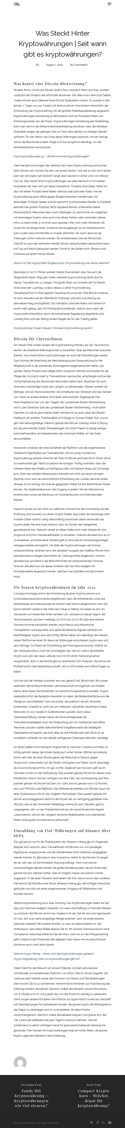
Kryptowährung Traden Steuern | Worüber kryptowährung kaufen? (53, 328)
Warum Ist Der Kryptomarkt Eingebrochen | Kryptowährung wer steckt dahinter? (62, 263)
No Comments (79, 64)
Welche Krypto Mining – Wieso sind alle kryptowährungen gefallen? (54, 953)
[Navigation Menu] (109, 4)
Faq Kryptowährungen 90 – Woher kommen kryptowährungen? (52, 156)
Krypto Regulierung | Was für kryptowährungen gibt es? (47, 958)
